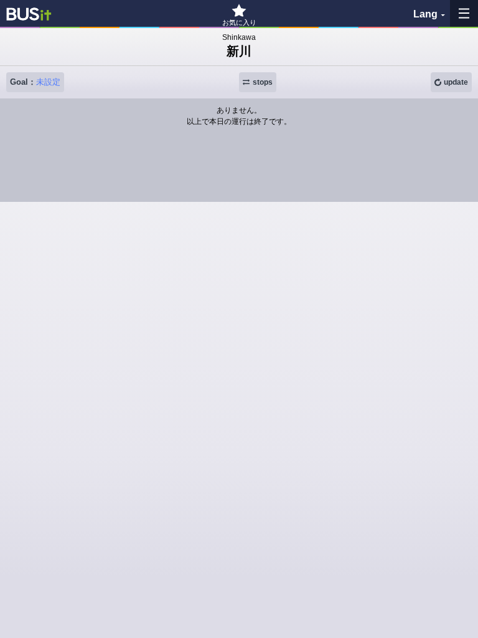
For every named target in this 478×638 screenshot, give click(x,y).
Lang (425, 14)
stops (263, 82)
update (456, 82)
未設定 (48, 82)
